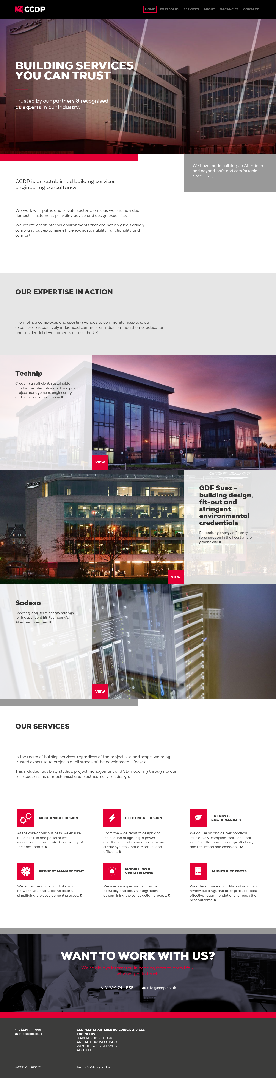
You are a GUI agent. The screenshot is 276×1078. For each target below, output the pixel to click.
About (209, 9)
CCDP (30, 9)
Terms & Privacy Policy (93, 1067)
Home (150, 9)
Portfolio (169, 9)
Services (191, 9)
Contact (251, 9)
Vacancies (229, 9)
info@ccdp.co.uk (161, 987)
